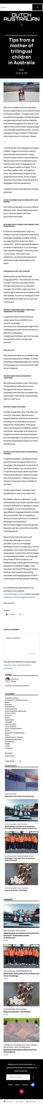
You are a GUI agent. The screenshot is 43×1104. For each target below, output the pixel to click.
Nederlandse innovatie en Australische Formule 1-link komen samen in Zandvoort (21, 827)
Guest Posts (9, 720)
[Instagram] (21, 1091)
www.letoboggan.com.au (14, 594)
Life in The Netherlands (13, 728)
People (7, 744)
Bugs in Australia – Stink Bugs (16, 890)
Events (7, 718)
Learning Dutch (32, 35)
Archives (8, 753)
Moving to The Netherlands (14, 733)
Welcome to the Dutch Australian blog (19, 796)
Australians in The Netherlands (16, 700)
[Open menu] (21, 25)
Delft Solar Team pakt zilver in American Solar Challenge (20, 859)
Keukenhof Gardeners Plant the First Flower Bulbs (20, 1051)
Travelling (8, 748)
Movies (7, 731)
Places (7, 746)
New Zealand (9, 742)
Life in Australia (10, 726)
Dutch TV (8, 715)
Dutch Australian (22, 17)
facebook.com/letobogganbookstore (19, 597)
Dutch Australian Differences (15, 711)
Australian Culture (11, 698)
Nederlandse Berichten (13, 739)
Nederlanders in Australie (14, 737)
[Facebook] (33, 1085)
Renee (21, 70)
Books (7, 702)
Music (7, 735)
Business (8, 704)
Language (22, 35)
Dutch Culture (10, 713)
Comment (31, 654)
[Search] (37, 7)
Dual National (10, 707)
